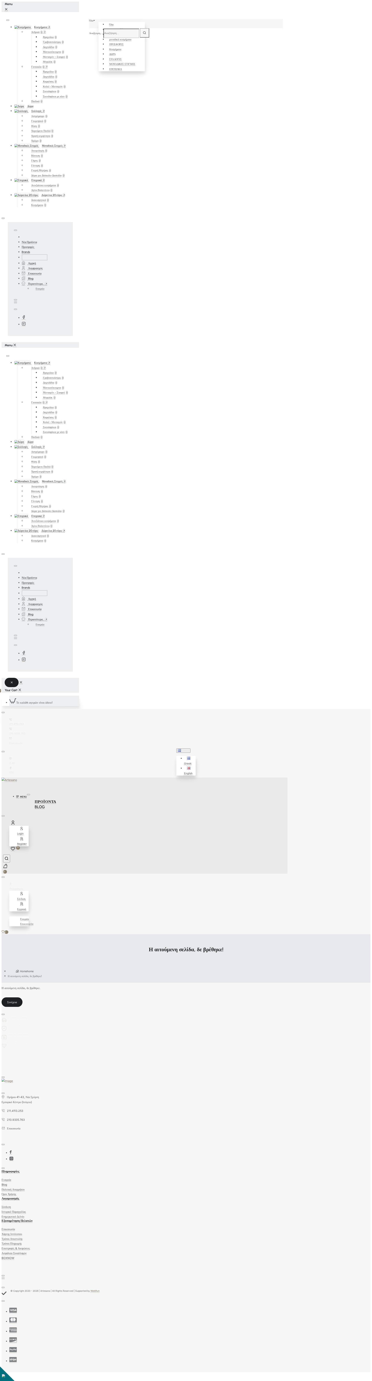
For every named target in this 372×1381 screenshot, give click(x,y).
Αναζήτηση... (96, 33)
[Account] (13, 823)
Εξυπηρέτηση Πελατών (17, 1221)
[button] (189, 761)
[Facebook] (24, 318)
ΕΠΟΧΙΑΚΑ (115, 68)
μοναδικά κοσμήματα (120, 39)
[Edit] (7, 20)
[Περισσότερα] (11, 913)
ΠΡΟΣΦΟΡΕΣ (116, 44)
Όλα (111, 24)
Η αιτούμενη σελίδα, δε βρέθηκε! (25, 976)
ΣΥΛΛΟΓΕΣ (115, 59)
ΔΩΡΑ (112, 54)
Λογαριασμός (10, 1198)
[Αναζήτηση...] (6, 858)
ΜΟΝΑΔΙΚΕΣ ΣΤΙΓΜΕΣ (122, 63)
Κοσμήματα (115, 49)
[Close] (6, 9)
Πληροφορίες (10, 1171)
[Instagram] (24, 324)
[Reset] (12, 682)
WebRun (95, 1290)
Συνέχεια (12, 1002)
